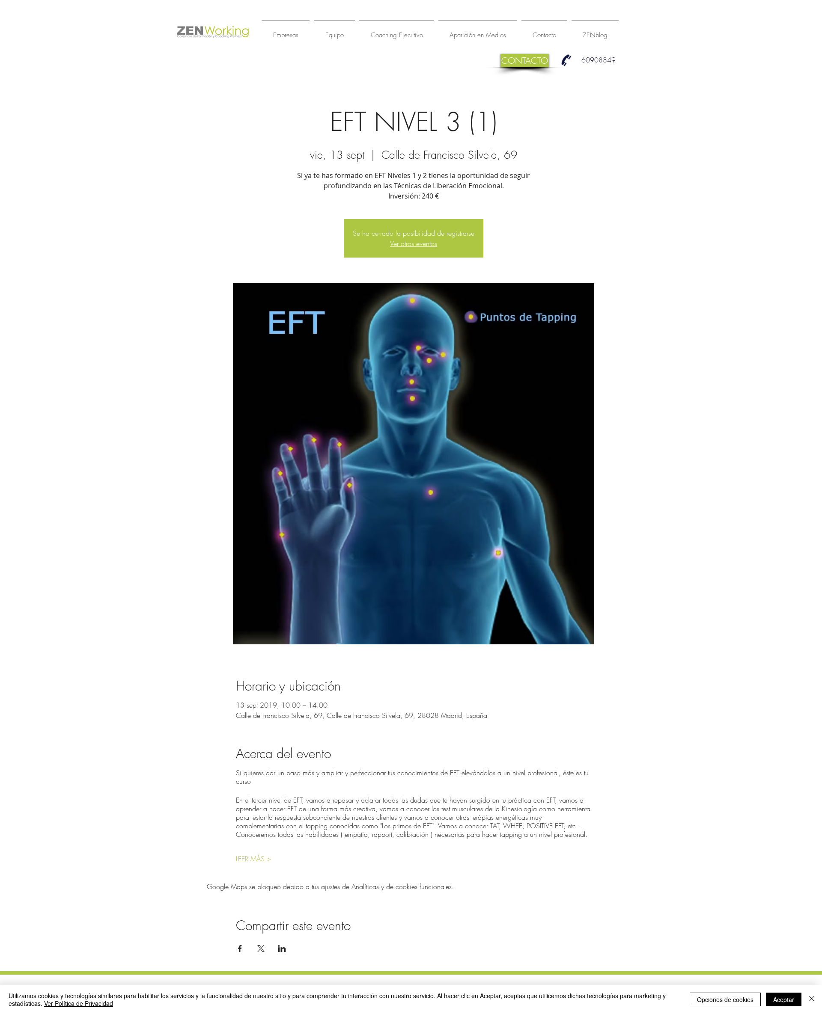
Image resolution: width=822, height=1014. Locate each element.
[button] (524, 60)
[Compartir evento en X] (261, 948)
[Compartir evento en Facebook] (240, 948)
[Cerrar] (812, 999)
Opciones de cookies (725, 999)
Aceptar (783, 999)
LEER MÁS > (253, 858)
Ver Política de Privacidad (78, 1003)
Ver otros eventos (413, 243)
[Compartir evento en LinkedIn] (282, 948)
